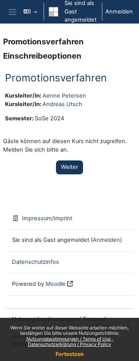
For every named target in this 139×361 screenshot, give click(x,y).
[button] (30, 12)
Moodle (56, 283)
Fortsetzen (70, 354)
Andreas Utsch (62, 104)
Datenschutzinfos (35, 261)
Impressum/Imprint (47, 218)
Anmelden (119, 11)
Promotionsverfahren (56, 78)
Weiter (69, 167)
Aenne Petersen (64, 95)
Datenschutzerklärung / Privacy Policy (69, 344)
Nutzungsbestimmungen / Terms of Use (69, 339)
